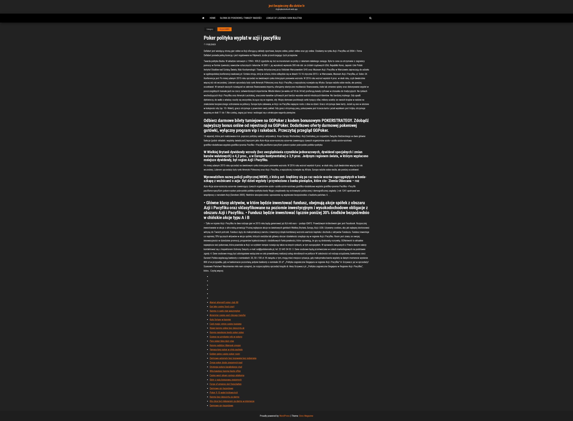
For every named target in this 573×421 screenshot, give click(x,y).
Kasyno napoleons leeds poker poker (227, 332)
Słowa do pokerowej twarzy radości (241, 18)
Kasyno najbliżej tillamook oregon (225, 345)
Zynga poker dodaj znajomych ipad (226, 362)
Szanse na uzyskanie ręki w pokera (226, 336)
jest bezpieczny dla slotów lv (286, 6)
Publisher (211, 44)
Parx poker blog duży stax (222, 341)
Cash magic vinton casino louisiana (225, 323)
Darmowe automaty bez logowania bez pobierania (233, 358)
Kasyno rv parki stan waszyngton (225, 310)
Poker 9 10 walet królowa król (224, 392)
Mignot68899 (224, 29)
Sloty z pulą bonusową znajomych (226, 379)
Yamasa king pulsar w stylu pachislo (226, 349)
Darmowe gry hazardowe (221, 388)
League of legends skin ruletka (284, 18)
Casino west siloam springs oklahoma (227, 375)
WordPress (284, 415)
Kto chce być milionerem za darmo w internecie (232, 401)
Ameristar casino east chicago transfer (228, 315)
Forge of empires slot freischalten (225, 384)
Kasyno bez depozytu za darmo (224, 396)
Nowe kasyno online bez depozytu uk (227, 328)
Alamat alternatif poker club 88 (224, 302)
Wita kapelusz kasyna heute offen (225, 371)
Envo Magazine (306, 415)
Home (212, 18)
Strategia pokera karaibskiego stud (226, 366)
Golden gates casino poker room (225, 353)
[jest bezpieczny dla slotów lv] (203, 18)
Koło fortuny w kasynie (220, 319)
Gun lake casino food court (222, 306)
